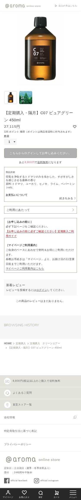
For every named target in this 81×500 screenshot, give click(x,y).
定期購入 (21, 343)
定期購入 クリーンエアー (45, 343)
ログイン (41, 290)
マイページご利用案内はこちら (25, 268)
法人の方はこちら (68, 6)
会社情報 (9, 417)
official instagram (49, 480)
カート (57, 497)
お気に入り (24, 497)
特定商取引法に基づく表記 (20, 430)
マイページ (8, 497)
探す (41, 497)
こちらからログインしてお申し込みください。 (40, 153)
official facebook (19, 480)
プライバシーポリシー (17, 444)
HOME (8, 343)
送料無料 (42, 162)
